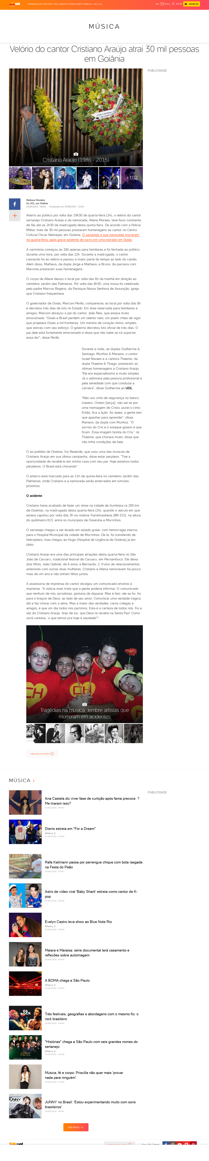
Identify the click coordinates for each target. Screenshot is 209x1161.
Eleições (35, 13)
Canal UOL (151, 13)
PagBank (87, 4)
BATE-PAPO (48, 4)
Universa (117, 13)
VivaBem (128, 13)
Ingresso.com (34, 4)
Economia (78, 13)
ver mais (74, 1127)
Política (56, 13)
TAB (168, 13)
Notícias (46, 13)
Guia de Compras (194, 13)
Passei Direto (75, 4)
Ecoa (141, 13)
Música (105, 26)
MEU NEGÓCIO (61, 4)
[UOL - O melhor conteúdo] (14, 4)
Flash (25, 13)
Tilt (136, 13)
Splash (107, 13)
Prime (173, 13)
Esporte (97, 13)
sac (157, 4)
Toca (180, 13)
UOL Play (97, 4)
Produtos (15, 13)
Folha (88, 13)
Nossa (162, 13)
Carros (67, 13)
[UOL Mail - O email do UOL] (165, 4)
